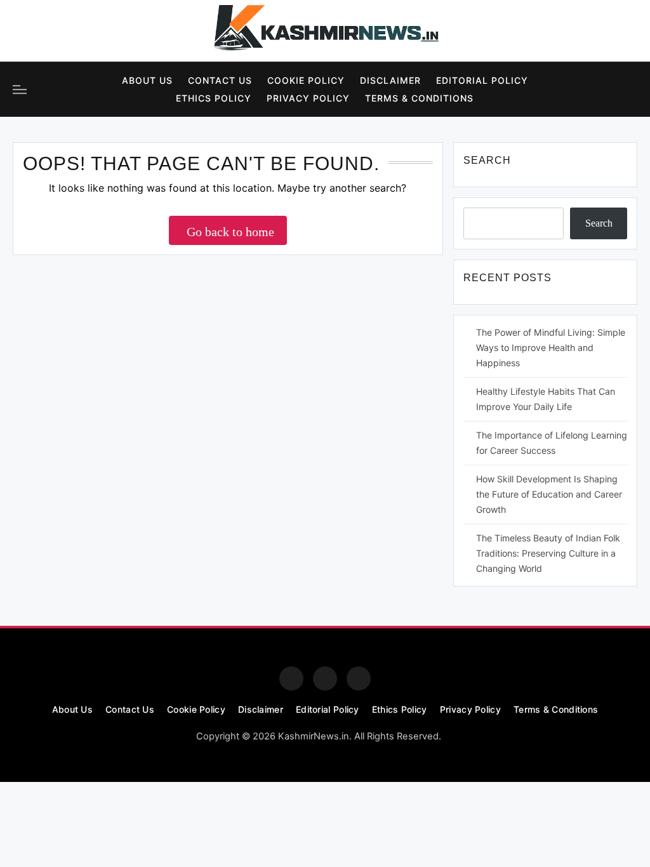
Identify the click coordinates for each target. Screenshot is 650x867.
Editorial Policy (482, 80)
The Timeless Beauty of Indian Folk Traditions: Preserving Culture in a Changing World (548, 553)
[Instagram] (60, 31)
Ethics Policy (213, 98)
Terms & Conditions (419, 98)
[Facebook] (25, 31)
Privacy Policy (308, 98)
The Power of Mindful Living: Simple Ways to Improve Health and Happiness (550, 347)
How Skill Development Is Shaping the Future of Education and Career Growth (549, 494)
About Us (147, 80)
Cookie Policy (306, 80)
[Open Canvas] (20, 89)
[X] (95, 31)
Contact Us (220, 80)
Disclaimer (390, 80)
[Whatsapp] (359, 678)
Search (599, 223)
